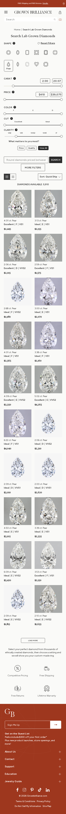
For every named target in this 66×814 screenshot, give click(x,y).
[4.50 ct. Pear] (17, 511)
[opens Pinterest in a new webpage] (32, 789)
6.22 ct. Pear (10, 440)
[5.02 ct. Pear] (48, 379)
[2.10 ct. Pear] (48, 599)
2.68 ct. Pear (10, 308)
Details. (45, 3)
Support (9, 766)
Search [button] (55, 160)
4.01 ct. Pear (10, 220)
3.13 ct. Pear (41, 220)
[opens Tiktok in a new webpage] (40, 789)
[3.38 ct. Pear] (48, 335)
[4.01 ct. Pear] (17, 204)
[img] (55, 19)
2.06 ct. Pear (10, 264)
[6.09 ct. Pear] (17, 555)
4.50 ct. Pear (10, 528)
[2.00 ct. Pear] (48, 467)
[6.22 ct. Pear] (17, 423)
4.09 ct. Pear (10, 396)
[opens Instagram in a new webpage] (24, 789)
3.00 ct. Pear (41, 308)
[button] (64, 3)
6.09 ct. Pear (10, 572)
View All (43, 148)
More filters (33, 167)
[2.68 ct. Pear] (17, 291)
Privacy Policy (43, 801)
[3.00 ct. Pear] (48, 291)
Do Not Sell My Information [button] (28, 806)
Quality (31, 148)
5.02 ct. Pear (41, 396)
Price (21, 148)
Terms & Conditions (25, 801)
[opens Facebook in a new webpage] (17, 789)
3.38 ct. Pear (41, 352)
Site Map (47, 806)
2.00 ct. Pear (41, 484)
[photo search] (60, 19)
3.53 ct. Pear (41, 572)
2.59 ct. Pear (41, 264)
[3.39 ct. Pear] (48, 511)
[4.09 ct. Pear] (17, 379)
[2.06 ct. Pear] (17, 248)
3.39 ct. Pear (41, 528)
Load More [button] (33, 640)
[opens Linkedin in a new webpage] (48, 789)
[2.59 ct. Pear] (48, 248)
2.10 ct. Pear (41, 615)
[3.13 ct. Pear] (48, 204)
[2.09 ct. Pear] (17, 467)
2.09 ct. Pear (10, 484)
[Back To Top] (60, 792)
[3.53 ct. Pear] (48, 555)
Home (17, 29)
